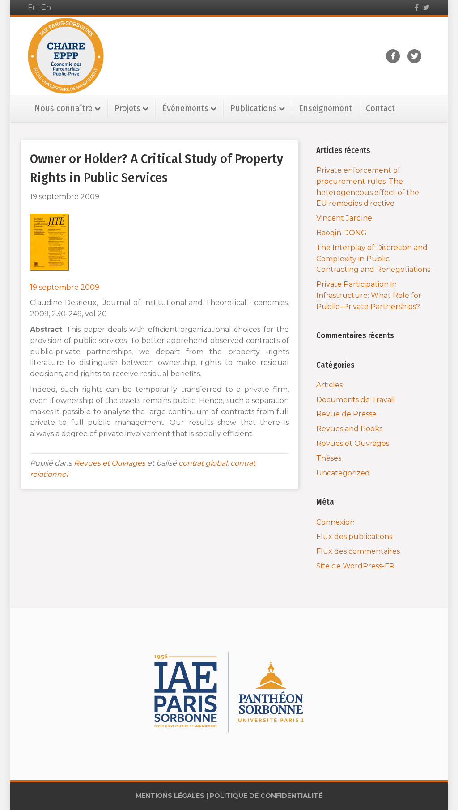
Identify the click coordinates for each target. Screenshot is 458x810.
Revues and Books (349, 428)
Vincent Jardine (344, 218)
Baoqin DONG (341, 233)
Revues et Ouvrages (109, 463)
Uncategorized (343, 473)
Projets (127, 108)
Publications (253, 108)
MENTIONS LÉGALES (170, 796)
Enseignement (325, 108)
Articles (329, 385)
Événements (185, 108)
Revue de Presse (346, 414)
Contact (380, 108)
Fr (31, 7)
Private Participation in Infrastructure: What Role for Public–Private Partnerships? (368, 295)
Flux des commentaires (358, 551)
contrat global (202, 463)
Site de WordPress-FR (355, 566)
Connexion (335, 522)
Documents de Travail (355, 399)
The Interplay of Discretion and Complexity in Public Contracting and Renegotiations (373, 258)
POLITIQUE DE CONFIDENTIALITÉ (266, 796)
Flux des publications (354, 536)
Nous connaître (63, 108)
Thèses (328, 458)
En (46, 7)
